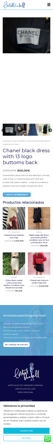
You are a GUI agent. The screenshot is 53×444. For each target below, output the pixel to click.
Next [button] (49, 129)
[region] (26, 422)
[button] (49, 5)
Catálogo (7, 141)
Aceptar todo (26, 431)
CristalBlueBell (25, 400)
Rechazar (26, 438)
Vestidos (22, 141)
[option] (26, 35)
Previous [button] (2, 129)
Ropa (14, 141)
